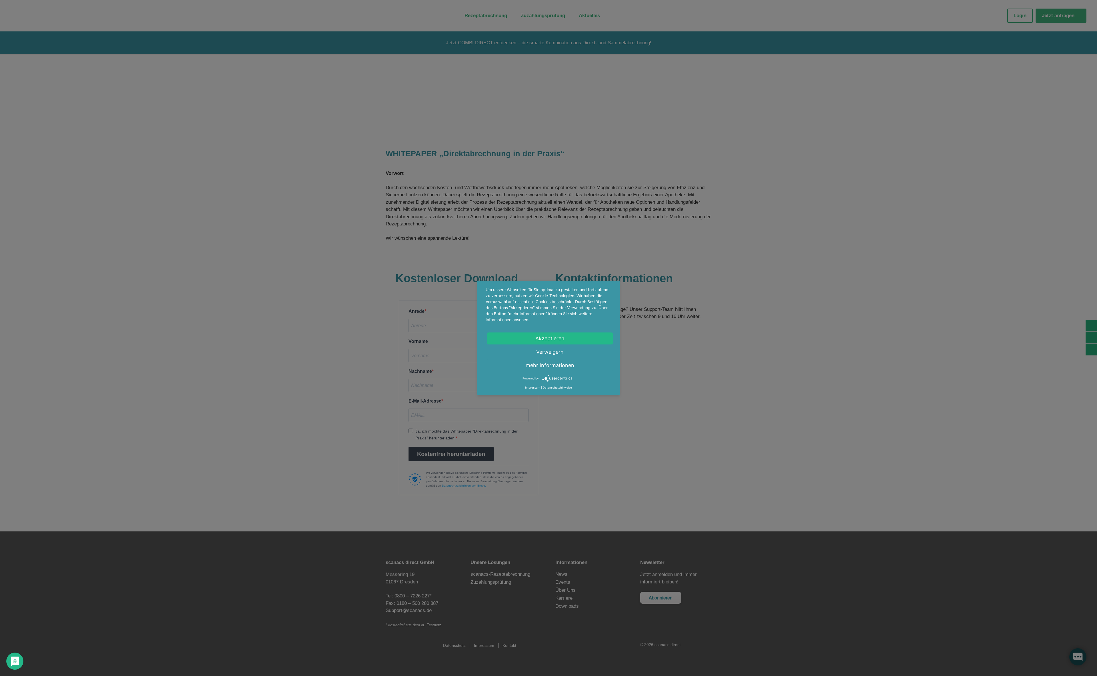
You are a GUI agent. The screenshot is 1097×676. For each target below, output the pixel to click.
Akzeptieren (549, 338)
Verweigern (550, 352)
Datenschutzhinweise (557, 387)
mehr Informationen (550, 365)
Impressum (532, 387)
